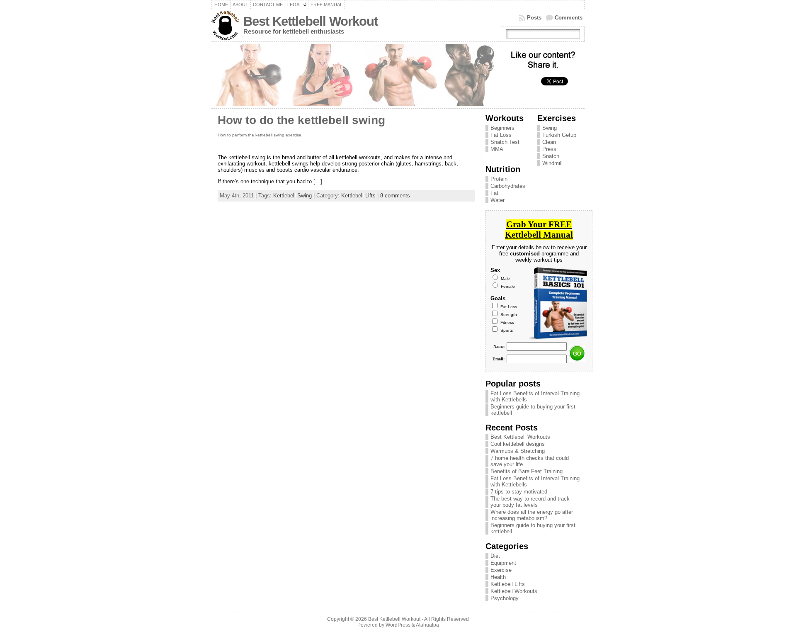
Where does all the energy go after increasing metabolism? (531, 515)
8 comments (395, 195)
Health (498, 577)
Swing (549, 128)
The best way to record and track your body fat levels (530, 502)
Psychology (504, 598)
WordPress (398, 625)
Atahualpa (427, 625)
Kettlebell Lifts (358, 195)
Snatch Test (504, 142)
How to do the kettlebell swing (301, 120)
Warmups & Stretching (517, 451)
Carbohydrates (507, 186)
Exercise (501, 570)
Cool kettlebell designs (517, 444)
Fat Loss (501, 135)
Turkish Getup (559, 135)
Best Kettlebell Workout (310, 21)
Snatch (550, 156)
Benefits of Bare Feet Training (526, 471)
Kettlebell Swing (292, 195)
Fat (494, 193)
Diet (495, 556)
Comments (568, 18)
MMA (496, 149)
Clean (549, 142)
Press (549, 149)
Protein (498, 179)
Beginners (502, 128)
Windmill (552, 163)
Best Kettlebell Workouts (520, 437)
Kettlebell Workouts (513, 591)
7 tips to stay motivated (518, 492)
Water (497, 200)
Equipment (503, 563)
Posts (534, 18)
